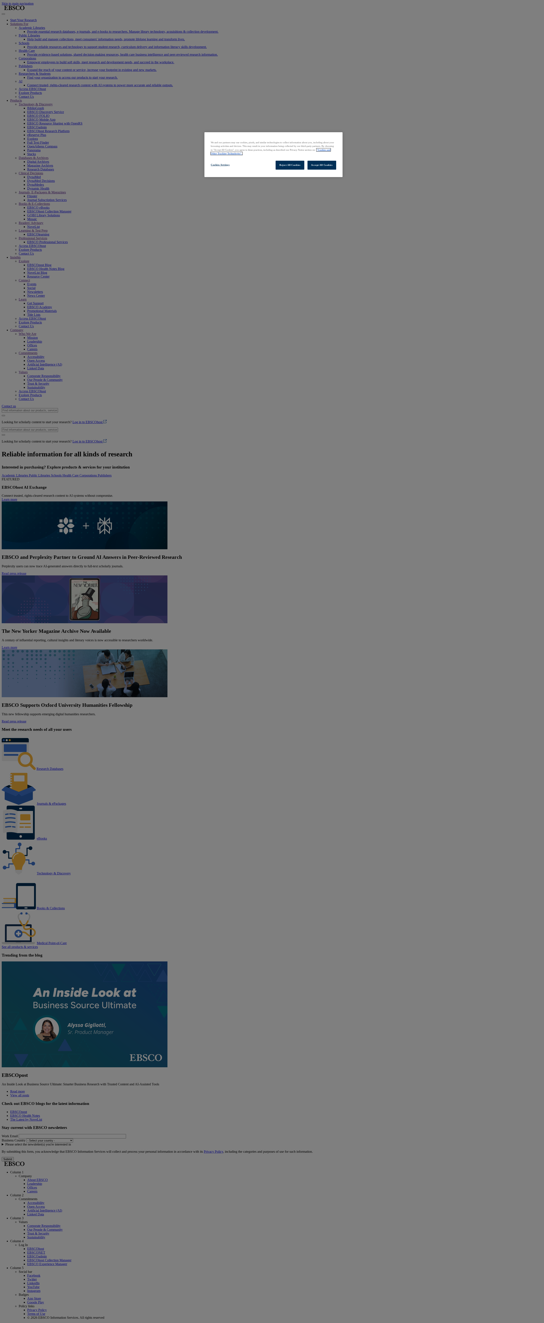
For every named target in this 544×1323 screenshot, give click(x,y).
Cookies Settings (220, 164)
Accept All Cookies (321, 165)
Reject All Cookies (289, 165)
